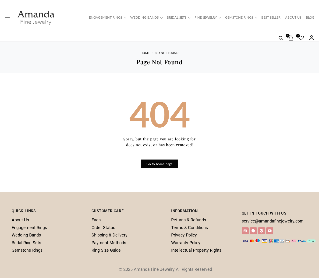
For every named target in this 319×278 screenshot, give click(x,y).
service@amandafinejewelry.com (273, 221)
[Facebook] (253, 230)
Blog (310, 17)
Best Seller (270, 17)
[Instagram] (245, 230)
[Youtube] (269, 230)
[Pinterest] (261, 230)
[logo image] (36, 17)
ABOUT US (293, 17)
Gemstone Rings (239, 17)
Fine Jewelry (206, 17)
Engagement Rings (105, 17)
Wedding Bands (144, 17)
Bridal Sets (176, 17)
